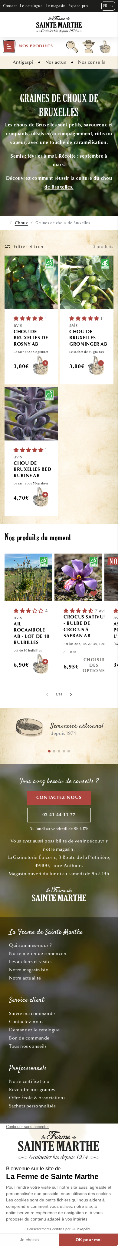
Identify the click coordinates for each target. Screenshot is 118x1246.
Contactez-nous (59, 797)
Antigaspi (23, 62)
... (6, 223)
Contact (10, 6)
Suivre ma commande (32, 1013)
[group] (59, 730)
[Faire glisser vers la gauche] (47, 694)
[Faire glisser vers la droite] (71, 694)
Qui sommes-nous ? (30, 945)
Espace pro (78, 6)
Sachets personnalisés (32, 1106)
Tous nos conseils (28, 1046)
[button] (27, 46)
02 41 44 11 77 (59, 815)
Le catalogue (31, 6)
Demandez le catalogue (34, 1030)
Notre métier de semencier (38, 953)
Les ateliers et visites (31, 961)
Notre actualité (25, 978)
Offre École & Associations (37, 1097)
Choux (21, 223)
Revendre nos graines (32, 1089)
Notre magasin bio (28, 970)
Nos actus (55, 62)
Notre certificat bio (29, 1081)
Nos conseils (91, 62)
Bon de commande (29, 1038)
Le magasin (55, 6)
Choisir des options (94, 666)
